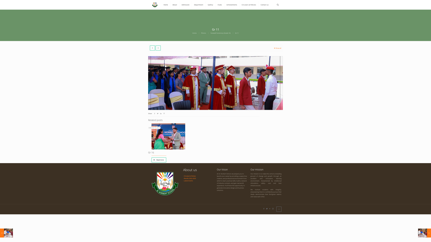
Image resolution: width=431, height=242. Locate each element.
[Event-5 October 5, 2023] (424, 233)
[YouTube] (270, 208)
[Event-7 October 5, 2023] (6, 233)
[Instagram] (273, 208)
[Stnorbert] (155, 5)
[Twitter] (267, 208)
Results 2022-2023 (190, 178)
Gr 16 (151, 152)
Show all (278, 48)
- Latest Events (188, 181)
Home (194, 33)
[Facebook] (264, 208)
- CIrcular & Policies (189, 176)
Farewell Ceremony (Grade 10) (221, 33)
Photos (203, 33)
